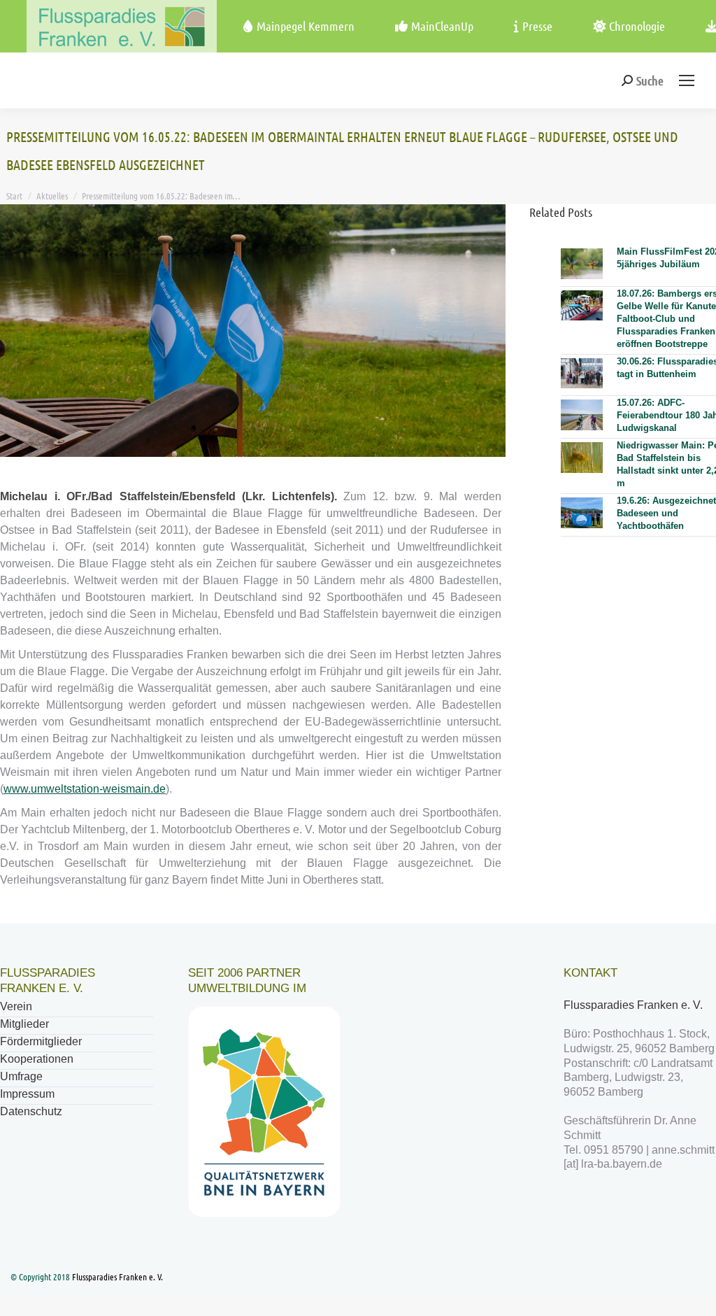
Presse (537, 26)
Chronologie (637, 26)
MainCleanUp (442, 26)
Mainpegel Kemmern (306, 26)
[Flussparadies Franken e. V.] (95, 26)
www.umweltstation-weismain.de (84, 789)
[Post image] (582, 263)
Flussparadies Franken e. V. (635, 1005)
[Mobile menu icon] (687, 80)
